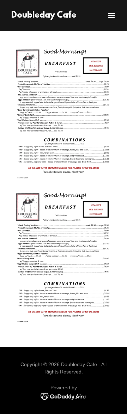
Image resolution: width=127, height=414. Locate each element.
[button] (111, 15)
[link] (43, 16)
